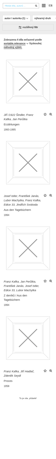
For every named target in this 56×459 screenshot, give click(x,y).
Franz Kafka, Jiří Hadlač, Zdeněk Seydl (19, 373)
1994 (6, 215)
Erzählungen (11, 124)
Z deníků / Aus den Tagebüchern (15, 297)
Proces (8, 380)
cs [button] (50, 5)
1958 (6, 386)
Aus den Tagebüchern (17, 209)
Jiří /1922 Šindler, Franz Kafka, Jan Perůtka (18, 117)
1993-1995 (10, 129)
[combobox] (21, 5)
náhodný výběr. (13, 47)
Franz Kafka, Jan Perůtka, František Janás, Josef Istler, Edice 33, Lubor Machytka (21, 286)
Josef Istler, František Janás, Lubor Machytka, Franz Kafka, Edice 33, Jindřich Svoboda (22, 200)
